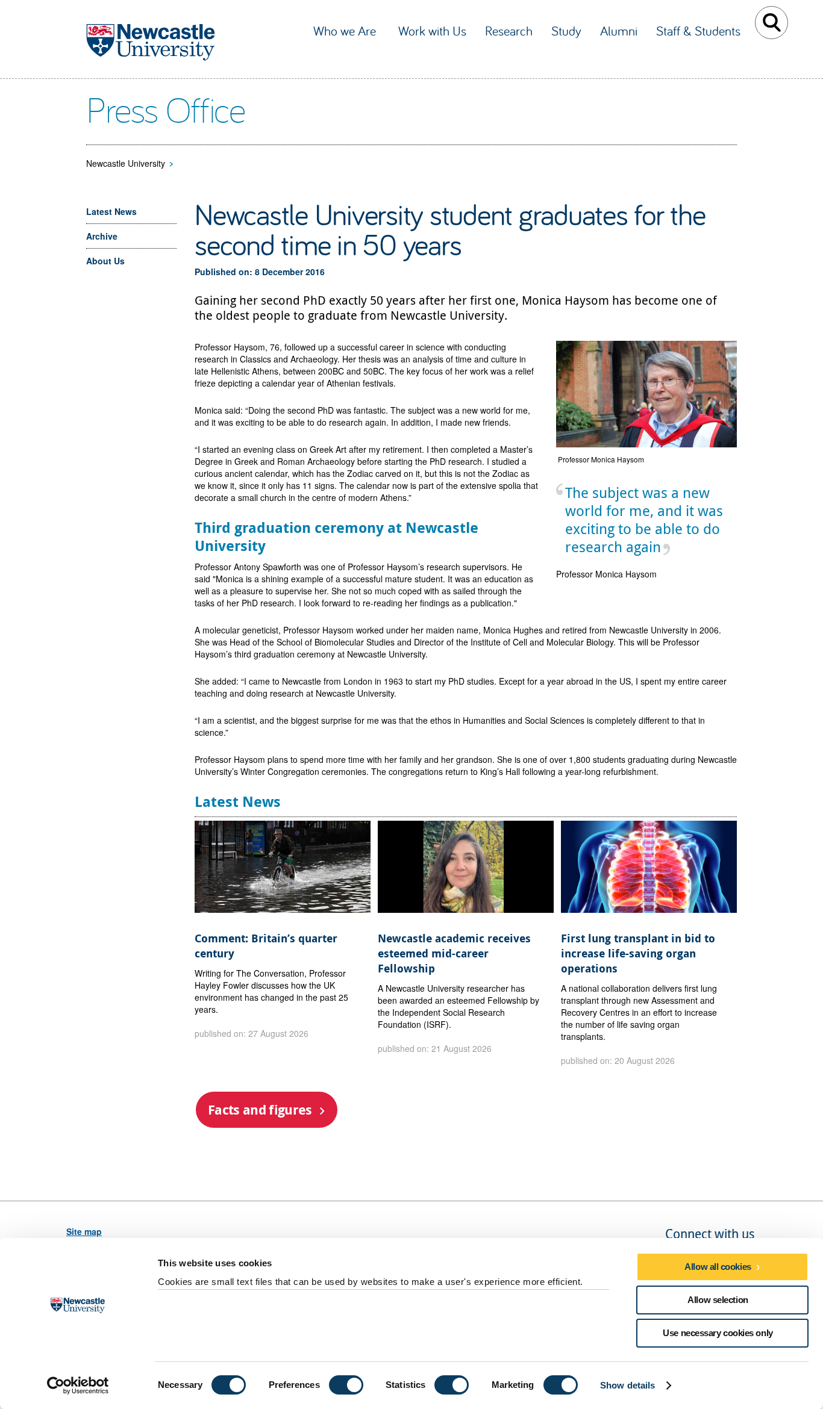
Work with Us (432, 30)
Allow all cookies (717, 1266)
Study (566, 30)
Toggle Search (771, 22)
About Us (105, 261)
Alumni (618, 30)
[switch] (346, 1385)
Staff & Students (698, 30)
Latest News (111, 211)
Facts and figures (260, 1109)
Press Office (165, 109)
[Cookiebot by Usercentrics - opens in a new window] (78, 1385)
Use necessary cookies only (717, 1333)
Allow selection (717, 1300)
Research (509, 30)
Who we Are (346, 30)
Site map (84, 1231)
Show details (627, 1385)
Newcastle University (125, 163)
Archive (101, 236)
